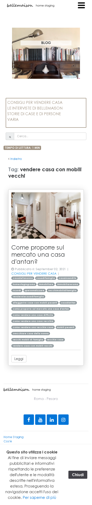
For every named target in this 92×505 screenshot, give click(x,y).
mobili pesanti (65, 327)
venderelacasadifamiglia (28, 296)
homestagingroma (24, 284)
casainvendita (67, 278)
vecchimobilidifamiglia (62, 290)
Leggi (18, 358)
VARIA (13, 119)
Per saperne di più (39, 497)
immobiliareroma (67, 284)
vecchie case (55, 339)
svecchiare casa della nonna (31, 333)
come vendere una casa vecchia (33, 321)
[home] (30, 5)
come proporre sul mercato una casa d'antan (41, 308)
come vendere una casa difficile (33, 314)
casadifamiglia (45, 278)
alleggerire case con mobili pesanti (35, 302)
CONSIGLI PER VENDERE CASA (35, 102)
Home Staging (14, 437)
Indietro (16, 159)
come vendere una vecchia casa (33, 327)
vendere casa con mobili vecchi (32, 345)
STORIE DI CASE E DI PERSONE (34, 113)
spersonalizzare (34, 290)
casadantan (68, 302)
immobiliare (46, 284)
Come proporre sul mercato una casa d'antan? (38, 254)
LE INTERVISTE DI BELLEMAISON (35, 108)
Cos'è (8, 441)
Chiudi (78, 474)
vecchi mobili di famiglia (28, 339)
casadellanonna (23, 278)
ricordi (17, 290)
